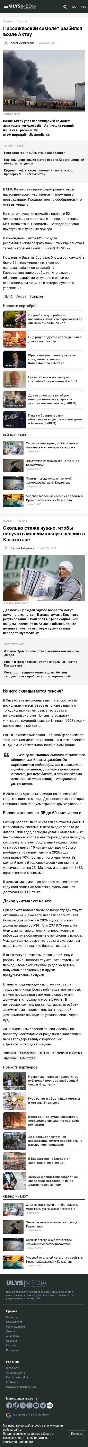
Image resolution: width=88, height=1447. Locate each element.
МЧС (9, 296)
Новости (11, 1317)
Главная (7, 21)
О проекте (12, 1367)
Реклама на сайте (17, 1377)
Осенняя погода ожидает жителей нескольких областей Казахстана (48, 480)
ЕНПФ (45, 1053)
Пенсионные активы (68, 1053)
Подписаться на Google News (30, 1414)
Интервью (12, 1350)
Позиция (11, 1340)
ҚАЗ (74, 7)
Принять (77, 1433)
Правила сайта (15, 1372)
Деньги (10, 1331)
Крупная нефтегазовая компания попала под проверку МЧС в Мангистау (38, 172)
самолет (37, 296)
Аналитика (13, 1336)
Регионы (11, 1345)
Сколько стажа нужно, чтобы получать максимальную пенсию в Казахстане (52, 445)
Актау (22, 296)
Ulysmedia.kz (39, 135)
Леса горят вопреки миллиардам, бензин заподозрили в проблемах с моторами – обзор (39, 674)
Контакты (12, 1382)
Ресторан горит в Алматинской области (34, 153)
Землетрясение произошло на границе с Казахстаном (52, 463)
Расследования (16, 1326)
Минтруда (28, 1058)
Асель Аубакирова (22, 42)
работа (11, 1058)
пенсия (11, 1053)
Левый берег (14, 1321)
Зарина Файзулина (22, 548)
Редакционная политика (21, 1386)
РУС (83, 7)
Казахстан (28, 1053)
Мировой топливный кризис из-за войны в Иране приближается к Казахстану (54, 498)
